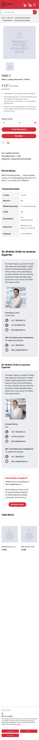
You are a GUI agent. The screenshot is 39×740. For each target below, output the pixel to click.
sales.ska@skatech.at (19, 350)
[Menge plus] (35, 123)
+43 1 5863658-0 (17, 345)
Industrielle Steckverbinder (22, 20)
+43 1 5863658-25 (18, 320)
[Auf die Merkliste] (3, 143)
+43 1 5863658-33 (18, 432)
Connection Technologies (22, 18)
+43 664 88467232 (18, 325)
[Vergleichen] (8, 143)
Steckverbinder (7, 20)
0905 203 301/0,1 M (8, 547)
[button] (17, 555)
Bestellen (19, 136)
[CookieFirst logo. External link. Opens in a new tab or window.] (2, 714)
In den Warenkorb (19, 129)
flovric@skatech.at (18, 330)
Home (3, 18)
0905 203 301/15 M (27, 547)
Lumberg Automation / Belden (18, 79)
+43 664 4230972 (18, 437)
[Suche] (35, 12)
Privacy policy (6, 710)
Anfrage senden (17, 504)
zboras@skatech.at (18, 441)
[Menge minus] (4, 123)
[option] (19, 42)
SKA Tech (10, 18)
